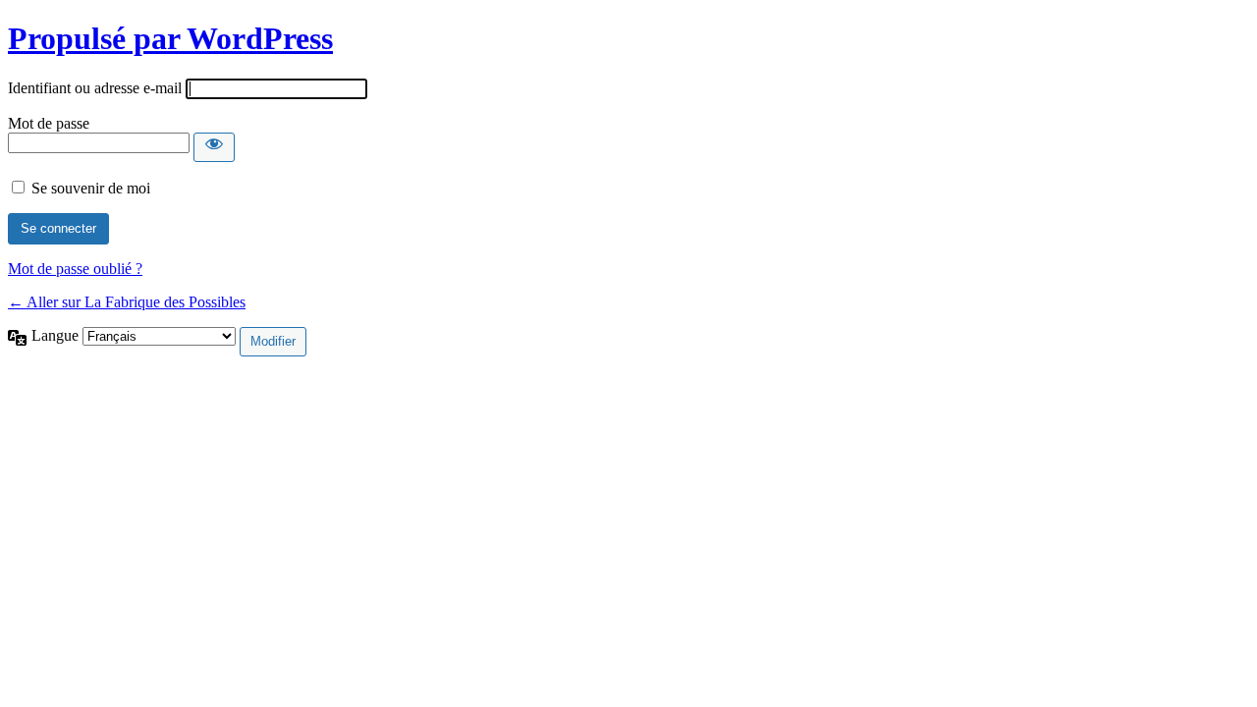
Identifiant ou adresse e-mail (95, 88)
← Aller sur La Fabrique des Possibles (127, 302)
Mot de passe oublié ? (75, 268)
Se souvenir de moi (90, 188)
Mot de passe (48, 123)
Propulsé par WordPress (170, 38)
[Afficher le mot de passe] (214, 147)
